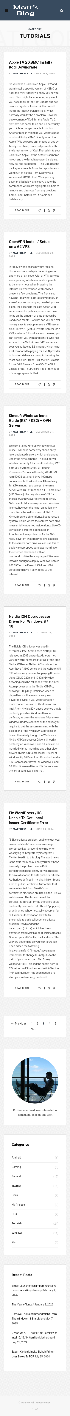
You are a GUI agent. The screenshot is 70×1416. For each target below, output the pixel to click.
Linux (15, 1195)
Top (36, 1409)
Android (16, 1157)
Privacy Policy (43, 1402)
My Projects (19, 1204)
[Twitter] (49, 210)
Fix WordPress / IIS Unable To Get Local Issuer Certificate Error (28, 818)
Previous (21, 1023)
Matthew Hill (23, 73)
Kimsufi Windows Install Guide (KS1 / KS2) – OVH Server (30, 420)
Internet (16, 1185)
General (16, 1176)
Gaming (16, 1166)
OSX (14, 1214)
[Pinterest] (54, 210)
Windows (17, 1232)
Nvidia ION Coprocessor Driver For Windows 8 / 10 (29, 621)
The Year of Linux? (23, 1304)
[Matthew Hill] (26, 10)
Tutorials (17, 1223)
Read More (22, 210)
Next (34, 1029)
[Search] (61, 10)
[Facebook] (44, 210)
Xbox (15, 1242)
